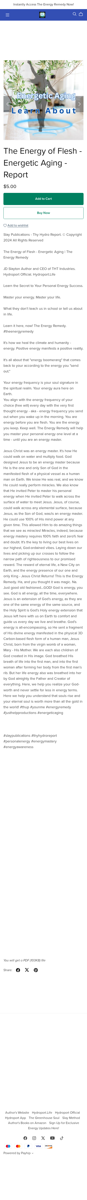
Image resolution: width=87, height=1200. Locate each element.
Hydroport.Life (42, 1113)
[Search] (74, 14)
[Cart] (82, 14)
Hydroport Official (67, 1113)
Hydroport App (16, 1118)
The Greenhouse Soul (44, 1118)
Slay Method (71, 1118)
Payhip (26, 1153)
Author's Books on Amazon (27, 1123)
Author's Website (17, 1113)
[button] (7, 104)
